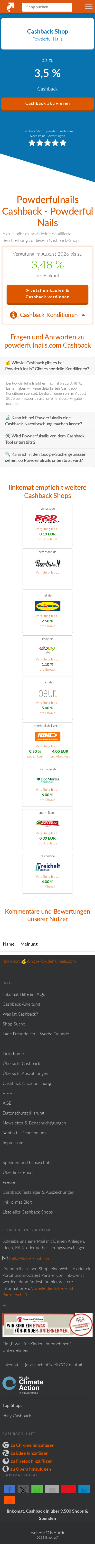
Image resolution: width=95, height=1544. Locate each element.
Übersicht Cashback (21, 1064)
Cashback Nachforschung (27, 1083)
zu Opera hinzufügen (30, 1469)
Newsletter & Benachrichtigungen (34, 1123)
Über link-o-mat (18, 1173)
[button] (9, 1493)
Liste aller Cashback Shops (28, 1212)
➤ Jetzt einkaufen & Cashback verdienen (48, 293)
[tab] (47, 314)
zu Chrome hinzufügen (32, 1445)
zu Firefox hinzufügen (32, 1461)
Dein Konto (13, 1054)
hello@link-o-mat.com (29, 1258)
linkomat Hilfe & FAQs (24, 994)
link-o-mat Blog (17, 1202)
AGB (7, 1103)
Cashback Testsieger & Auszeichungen (38, 1192)
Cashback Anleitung (21, 1004)
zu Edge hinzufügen (29, 1453)
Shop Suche (14, 1024)
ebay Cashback (17, 1416)
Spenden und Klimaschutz (27, 1163)
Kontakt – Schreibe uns (24, 1133)
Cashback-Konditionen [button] (49, 315)
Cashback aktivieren (47, 103)
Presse (9, 1182)
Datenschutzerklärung (23, 1113)
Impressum (13, 1143)
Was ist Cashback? (20, 1014)
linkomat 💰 (15, 961)
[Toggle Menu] (89, 6)
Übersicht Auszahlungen (25, 1074)
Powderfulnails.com (57, 961)
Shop (33, 961)
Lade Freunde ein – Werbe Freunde (36, 1034)
